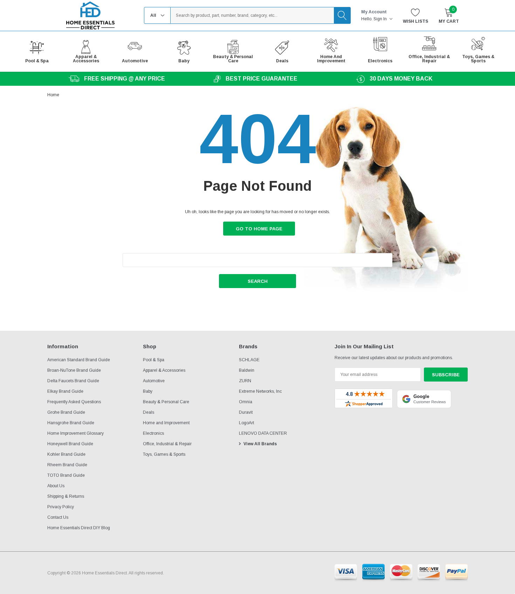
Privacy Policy (60, 506)
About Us (55, 485)
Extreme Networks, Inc (260, 391)
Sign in (380, 18)
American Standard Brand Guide (78, 359)
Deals (148, 412)
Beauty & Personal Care (166, 401)
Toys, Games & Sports (164, 454)
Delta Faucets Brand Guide (73, 380)
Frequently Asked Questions (74, 401)
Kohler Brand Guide (66, 454)
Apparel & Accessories (164, 370)
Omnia (245, 401)
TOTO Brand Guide (66, 475)
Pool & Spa (153, 359)
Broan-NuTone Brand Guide (74, 370)
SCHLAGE (249, 359)
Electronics (153, 433)
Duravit (246, 412)
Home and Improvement (166, 422)
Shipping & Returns (65, 496)
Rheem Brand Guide (67, 464)
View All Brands (260, 443)
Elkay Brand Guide (65, 391)
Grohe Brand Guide (66, 412)
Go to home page (259, 228)
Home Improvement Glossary (75, 433)
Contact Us (57, 517)
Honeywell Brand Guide (70, 443)
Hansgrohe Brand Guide (70, 422)
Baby (147, 391)
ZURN (245, 380)
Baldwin (246, 370)
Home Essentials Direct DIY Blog (78, 527)
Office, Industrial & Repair (167, 443)
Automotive (154, 380)
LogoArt (246, 422)
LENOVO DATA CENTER (263, 433)
